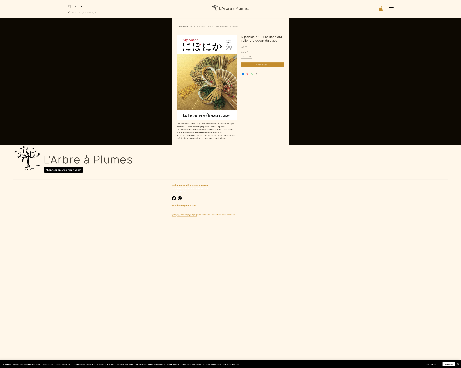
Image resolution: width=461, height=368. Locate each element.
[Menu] (391, 8)
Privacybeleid (193, 215)
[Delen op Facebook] (242, 74)
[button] (381, 8)
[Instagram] (180, 198)
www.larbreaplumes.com (184, 205)
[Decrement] (243, 56)
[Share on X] (256, 74)
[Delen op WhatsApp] (252, 74)
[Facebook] (174, 198)
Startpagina (182, 26)
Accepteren (449, 364)
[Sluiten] (458, 364)
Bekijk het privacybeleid (231, 364)
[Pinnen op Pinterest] (247, 74)
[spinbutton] (247, 56)
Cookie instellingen (432, 364)
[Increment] (250, 56)
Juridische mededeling (183, 215)
